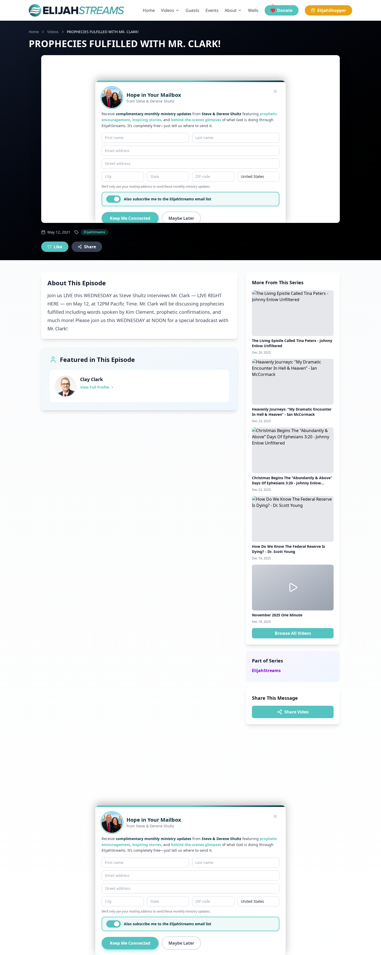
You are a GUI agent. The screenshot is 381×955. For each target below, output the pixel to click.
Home (149, 10)
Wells (253, 10)
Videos (167, 10)
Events (212, 10)
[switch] (113, 924)
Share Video (296, 712)
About (231, 10)
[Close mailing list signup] (275, 816)
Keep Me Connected (130, 943)
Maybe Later (181, 943)
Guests (192, 10)
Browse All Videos (293, 633)
